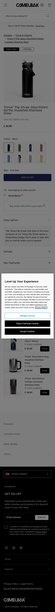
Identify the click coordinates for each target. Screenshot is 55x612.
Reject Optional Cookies (27, 323)
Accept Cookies (27, 331)
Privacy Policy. (41, 307)
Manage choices (27, 316)
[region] (27, 306)
